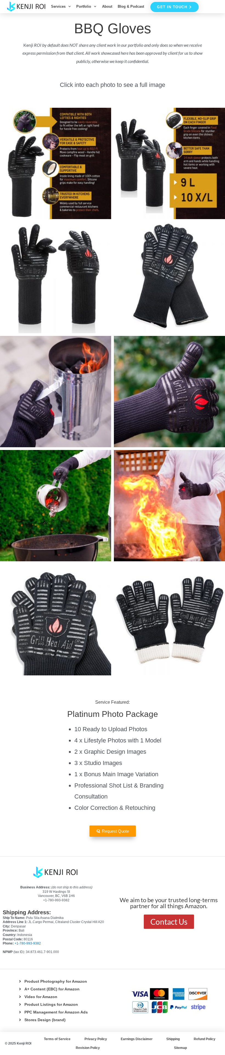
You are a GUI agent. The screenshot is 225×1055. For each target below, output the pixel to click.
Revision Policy (88, 1048)
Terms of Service (57, 1039)
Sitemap (180, 1048)
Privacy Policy (96, 1039)
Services (58, 6)
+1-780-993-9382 (28, 943)
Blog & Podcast (131, 6)
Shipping (173, 1039)
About (107, 6)
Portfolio (83, 6)
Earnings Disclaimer (137, 1039)
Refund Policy (204, 1039)
